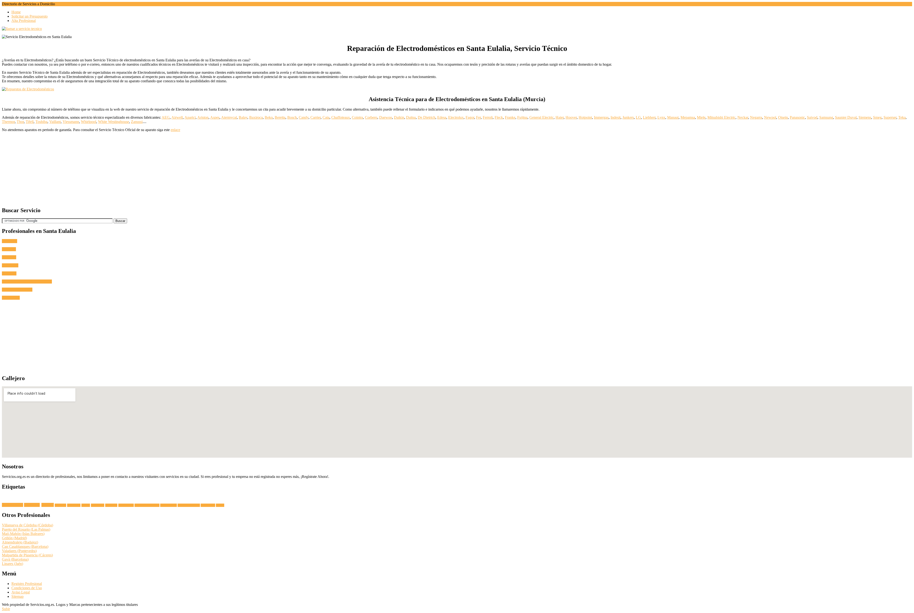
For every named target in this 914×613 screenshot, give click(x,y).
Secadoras (60, 505)
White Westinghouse (113, 122)
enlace (175, 130)
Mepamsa (688, 117)
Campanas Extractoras (146, 505)
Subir (6, 609)
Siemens (865, 117)
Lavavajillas (73, 505)
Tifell (30, 122)
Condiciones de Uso (26, 588)
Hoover (571, 117)
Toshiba (41, 122)
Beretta (280, 117)
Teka (902, 117)
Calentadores (208, 505)
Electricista (10, 265)
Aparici (190, 117)
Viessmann (71, 122)
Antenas (47, 505)
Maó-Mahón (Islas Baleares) (23, 534)
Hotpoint (585, 117)
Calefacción (11, 298)
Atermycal (229, 117)
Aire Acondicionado (17, 290)
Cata (326, 117)
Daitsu (411, 117)
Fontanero (9, 241)
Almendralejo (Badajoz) (20, 542)
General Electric (541, 117)
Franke (510, 117)
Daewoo (385, 117)
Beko (269, 117)
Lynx (661, 117)
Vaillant (55, 122)
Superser (890, 117)
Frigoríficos (97, 505)
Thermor (8, 122)
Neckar (742, 117)
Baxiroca (256, 117)
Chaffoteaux (340, 117)
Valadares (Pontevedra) (19, 551)
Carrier (315, 117)
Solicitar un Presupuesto (29, 16)
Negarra (756, 117)
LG (638, 117)
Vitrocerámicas (168, 505)
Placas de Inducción (189, 505)
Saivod (812, 117)
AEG (166, 117)
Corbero (371, 117)
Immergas (601, 117)
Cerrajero (9, 249)
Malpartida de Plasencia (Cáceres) (27, 555)
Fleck (499, 117)
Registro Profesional (26, 584)
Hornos (85, 505)
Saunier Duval (846, 117)
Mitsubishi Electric (721, 117)
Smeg (877, 117)
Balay (243, 117)
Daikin (399, 117)
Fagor (470, 117)
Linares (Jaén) (12, 564)
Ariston (203, 117)
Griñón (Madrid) (14, 538)
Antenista (9, 257)
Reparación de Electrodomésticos (27, 282)
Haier (560, 117)
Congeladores (126, 505)
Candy (303, 117)
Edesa (441, 117)
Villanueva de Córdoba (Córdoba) (27, 525)
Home (16, 12)
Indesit (616, 117)
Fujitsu (522, 117)
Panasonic (797, 117)
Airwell (177, 117)
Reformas (9, 273)
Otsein (783, 117)
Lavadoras (32, 505)
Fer (478, 117)
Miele (701, 117)
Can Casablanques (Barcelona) (25, 546)
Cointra (357, 117)
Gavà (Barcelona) (15, 559)
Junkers (628, 117)
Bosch (292, 117)
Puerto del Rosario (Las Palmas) (26, 529)
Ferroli (488, 117)
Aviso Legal (20, 592)
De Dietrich (426, 117)
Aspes (214, 117)
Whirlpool (88, 122)
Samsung (826, 117)
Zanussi (137, 122)
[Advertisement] (145, 169)
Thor (20, 122)
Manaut (673, 117)
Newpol (770, 117)
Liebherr (649, 117)
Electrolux (456, 117)
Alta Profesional (23, 21)
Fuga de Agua (12, 505)
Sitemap (17, 596)
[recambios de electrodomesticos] (457, 89)
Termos (220, 505)
